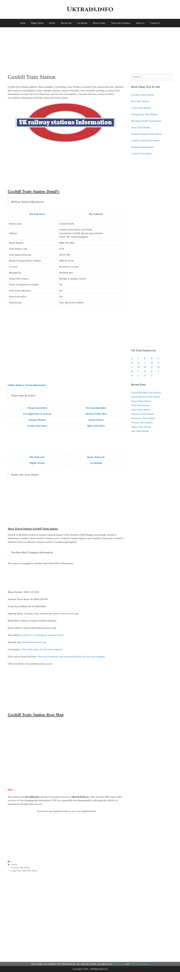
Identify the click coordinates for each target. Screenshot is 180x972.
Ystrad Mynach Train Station (145, 396)
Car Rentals (82, 23)
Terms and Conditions (120, 23)
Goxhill (14, 864)
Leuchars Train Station (142, 94)
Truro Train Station (140, 127)
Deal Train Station (140, 101)
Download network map (34, 642)
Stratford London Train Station (146, 134)
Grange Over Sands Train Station (24, 871)
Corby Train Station (141, 108)
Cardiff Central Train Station (145, 140)
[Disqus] (67, 916)
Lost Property (40, 635)
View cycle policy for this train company (42, 649)
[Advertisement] (86, 48)
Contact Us (155, 23)
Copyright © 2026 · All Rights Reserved (90, 969)
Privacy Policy (99, 23)
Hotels (52, 23)
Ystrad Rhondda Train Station (146, 392)
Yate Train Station (140, 431)
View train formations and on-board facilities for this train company (71, 656)
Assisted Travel (55, 635)
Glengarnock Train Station (144, 114)
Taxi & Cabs (66, 23)
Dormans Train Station (142, 147)
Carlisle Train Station (141, 153)
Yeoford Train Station (142, 422)
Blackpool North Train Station (146, 121)
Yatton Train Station (141, 427)
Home (22, 23)
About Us (140, 23)
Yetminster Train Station (143, 418)
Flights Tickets (37, 23)
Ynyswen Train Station (142, 414)
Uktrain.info (90, 9)
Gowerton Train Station (20, 867)
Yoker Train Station (140, 409)
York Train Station (140, 405)
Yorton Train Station (141, 401)
